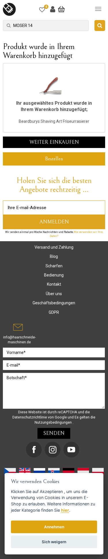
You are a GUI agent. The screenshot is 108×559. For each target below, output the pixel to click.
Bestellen (54, 159)
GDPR (54, 312)
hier (65, 510)
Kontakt (54, 284)
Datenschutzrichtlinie (30, 417)
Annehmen (54, 527)
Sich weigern (54, 541)
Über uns (54, 293)
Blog (54, 256)
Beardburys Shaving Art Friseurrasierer (54, 121)
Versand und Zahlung (54, 247)
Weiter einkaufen (54, 142)
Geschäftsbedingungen (54, 303)
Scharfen (54, 266)
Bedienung (54, 275)
